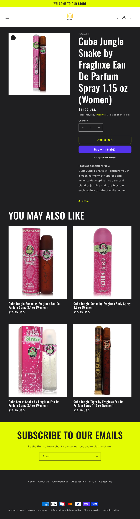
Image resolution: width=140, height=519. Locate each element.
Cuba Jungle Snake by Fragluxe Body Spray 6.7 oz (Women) (102, 305)
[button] (7, 17)
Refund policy (57, 510)
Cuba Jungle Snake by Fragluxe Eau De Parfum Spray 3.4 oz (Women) (34, 305)
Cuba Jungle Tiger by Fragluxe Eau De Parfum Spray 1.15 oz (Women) (98, 403)
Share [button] (85, 201)
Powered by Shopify (37, 510)
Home (31, 481)
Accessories (78, 481)
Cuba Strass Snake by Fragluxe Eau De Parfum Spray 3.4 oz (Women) (34, 403)
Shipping (100, 115)
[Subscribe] (97, 457)
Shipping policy (111, 510)
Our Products (60, 481)
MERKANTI (22, 510)
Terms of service (92, 510)
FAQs (92, 481)
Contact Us (105, 481)
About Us (43, 481)
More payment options (105, 157)
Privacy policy (74, 510)
